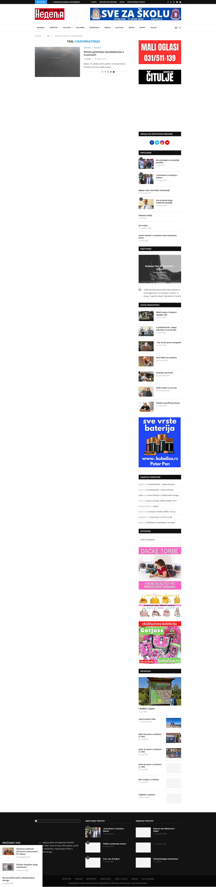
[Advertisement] (160, 109)
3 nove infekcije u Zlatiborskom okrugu (162, 495)
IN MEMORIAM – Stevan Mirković (161, 484)
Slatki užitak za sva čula (166, 388)
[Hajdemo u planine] (173, 798)
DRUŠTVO (54, 27)
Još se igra (143, 225)
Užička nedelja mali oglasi (65, 2)
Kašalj (155, 506)
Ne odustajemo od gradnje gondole (167, 161)
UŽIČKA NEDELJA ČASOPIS (136, 2)
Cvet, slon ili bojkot (111, 859)
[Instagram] (174, 2)
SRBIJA (107, 27)
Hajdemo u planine (147, 794)
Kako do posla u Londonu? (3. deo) (150, 735)
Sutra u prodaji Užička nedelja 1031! (161, 501)
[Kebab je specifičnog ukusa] (146, 407)
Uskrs (141, 495)
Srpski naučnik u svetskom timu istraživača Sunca (157, 236)
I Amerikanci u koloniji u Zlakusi (166, 176)
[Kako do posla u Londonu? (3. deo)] (173, 738)
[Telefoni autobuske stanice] (92, 848)
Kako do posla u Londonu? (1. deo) (150, 765)
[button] (49, 2)
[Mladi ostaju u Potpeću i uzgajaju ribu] (146, 316)
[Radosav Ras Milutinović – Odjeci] (143, 832)
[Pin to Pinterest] (111, 72)
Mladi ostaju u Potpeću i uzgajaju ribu (166, 313)
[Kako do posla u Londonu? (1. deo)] (173, 768)
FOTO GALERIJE (148, 879)
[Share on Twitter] (108, 72)
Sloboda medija (145, 215)
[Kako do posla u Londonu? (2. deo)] (173, 753)
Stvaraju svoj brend (164, 372)
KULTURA (119, 27)
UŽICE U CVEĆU (121, 879)
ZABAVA (134, 879)
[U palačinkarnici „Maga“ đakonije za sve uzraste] (146, 331)
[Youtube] (177, 2)
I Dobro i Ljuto (147, 708)
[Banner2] (160, 605)
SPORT (142, 27)
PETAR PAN (66, 879)
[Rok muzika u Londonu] (173, 783)
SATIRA (131, 27)
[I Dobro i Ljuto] (160, 691)
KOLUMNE (80, 27)
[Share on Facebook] (105, 72)
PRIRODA (78, 879)
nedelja (88, 59)
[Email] (180, 2)
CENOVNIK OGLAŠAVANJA (108, 2)
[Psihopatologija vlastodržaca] (143, 863)
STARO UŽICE (105, 879)
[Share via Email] (114, 72)
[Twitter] (171, 2)
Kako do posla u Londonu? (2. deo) (150, 750)
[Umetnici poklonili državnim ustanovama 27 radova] (8, 851)
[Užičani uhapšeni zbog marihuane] (8, 867)
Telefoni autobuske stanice (114, 844)
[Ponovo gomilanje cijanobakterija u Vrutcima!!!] (57, 62)
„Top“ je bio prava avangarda (168, 342)
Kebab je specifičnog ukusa (168, 403)
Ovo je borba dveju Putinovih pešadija (164, 201)
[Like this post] (102, 72)
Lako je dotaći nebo (147, 719)
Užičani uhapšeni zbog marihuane (26, 865)
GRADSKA (40, 27)
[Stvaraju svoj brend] (146, 376)
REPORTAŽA (91, 879)
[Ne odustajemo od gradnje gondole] (146, 164)
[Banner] (160, 642)
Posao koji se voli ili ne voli (161, 517)
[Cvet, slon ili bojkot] (92, 863)
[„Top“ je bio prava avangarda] (146, 346)
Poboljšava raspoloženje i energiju (160, 522)
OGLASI (122, 2)
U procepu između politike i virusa (161, 511)
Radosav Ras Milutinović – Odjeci (159, 268)
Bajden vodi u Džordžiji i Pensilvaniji (154, 190)
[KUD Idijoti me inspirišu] (146, 361)
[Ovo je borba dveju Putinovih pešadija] (146, 204)
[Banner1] (160, 568)
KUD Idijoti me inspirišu (166, 357)
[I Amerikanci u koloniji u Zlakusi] (146, 179)
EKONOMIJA (94, 27)
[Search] (180, 27)
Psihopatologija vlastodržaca (165, 859)
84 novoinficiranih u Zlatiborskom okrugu (18, 879)
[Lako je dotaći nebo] (173, 723)
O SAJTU (94, 2)
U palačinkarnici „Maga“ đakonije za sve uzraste (166, 328)
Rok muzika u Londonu (149, 779)
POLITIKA (67, 27)
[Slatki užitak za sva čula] (146, 392)
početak (38, 36)
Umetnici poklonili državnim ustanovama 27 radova (27, 851)
